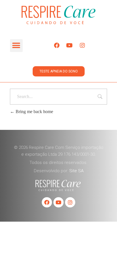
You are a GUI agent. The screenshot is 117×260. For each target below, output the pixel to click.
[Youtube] (69, 45)
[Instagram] (82, 45)
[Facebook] (56, 45)
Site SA (76, 170)
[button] (16, 45)
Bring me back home (33, 111)
